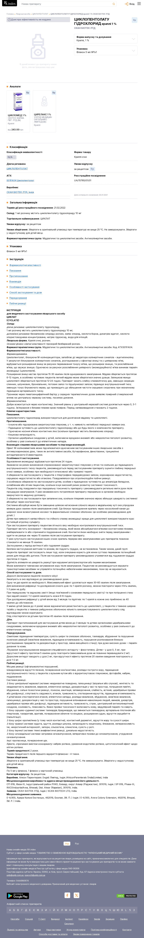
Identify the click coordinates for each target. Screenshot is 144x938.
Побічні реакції (17, 303)
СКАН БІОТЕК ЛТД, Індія (20, 192)
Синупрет (69, 923)
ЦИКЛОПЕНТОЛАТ (17, 168)
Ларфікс (124, 919)
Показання (15, 270)
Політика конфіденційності (104, 930)
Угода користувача (76, 930)
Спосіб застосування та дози (25, 292)
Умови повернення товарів (86, 934)
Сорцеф (29, 919)
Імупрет (69, 919)
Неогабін (15, 919)
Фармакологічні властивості (25, 265)
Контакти (126, 930)
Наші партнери (53, 930)
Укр (67, 843)
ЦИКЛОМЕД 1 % (17, 115)
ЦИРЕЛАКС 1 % (42, 114)
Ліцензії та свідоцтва (17, 930)
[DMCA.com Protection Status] (126, 896)
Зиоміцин (110, 919)
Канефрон (83, 919)
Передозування (18, 298)
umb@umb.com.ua (15, 875)
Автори (37, 930)
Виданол (55, 919)
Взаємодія (15, 281)
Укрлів (97, 919)
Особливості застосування (24, 287)
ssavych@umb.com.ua (35, 875)
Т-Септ (42, 919)
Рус (77, 843)
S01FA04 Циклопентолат (20, 180)
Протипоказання (18, 276)
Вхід (132, 4)
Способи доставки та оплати (53, 934)
